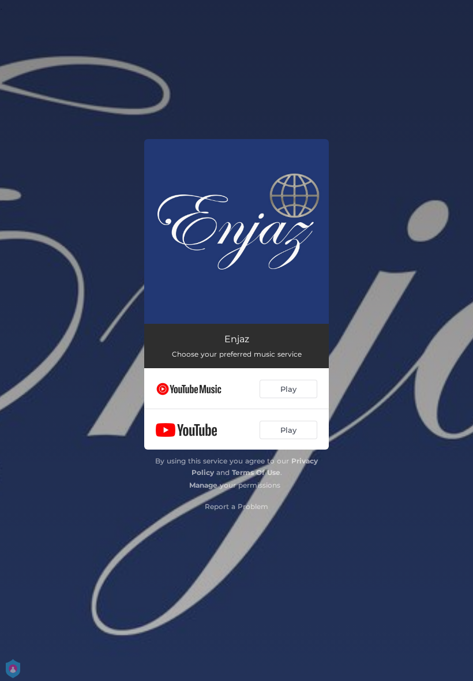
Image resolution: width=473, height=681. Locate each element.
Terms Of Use (256, 472)
